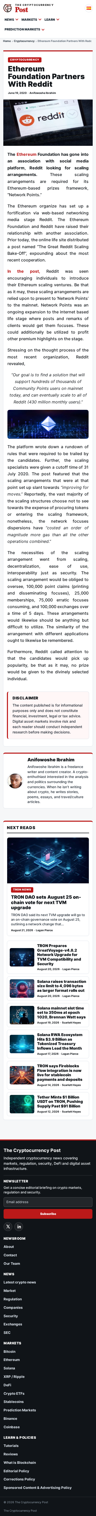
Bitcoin (9, 1351)
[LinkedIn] (18, 1226)
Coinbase (12, 1427)
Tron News (22, 889)
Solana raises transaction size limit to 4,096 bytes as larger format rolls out (61, 986)
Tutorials (11, 1446)
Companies (13, 1307)
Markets (29, 19)
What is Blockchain (20, 1462)
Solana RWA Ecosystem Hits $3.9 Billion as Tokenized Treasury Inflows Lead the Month (59, 1041)
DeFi (7, 1385)
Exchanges (13, 1324)
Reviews (11, 1454)
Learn (50, 19)
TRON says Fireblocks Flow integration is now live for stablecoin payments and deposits (59, 1073)
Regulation (13, 1299)
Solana (9, 1368)
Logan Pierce (44, 930)
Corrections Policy (19, 1479)
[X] (8, 1226)
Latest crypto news (20, 1282)
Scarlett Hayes (71, 1022)
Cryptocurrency (24, 41)
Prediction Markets (22, 29)
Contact (10, 1255)
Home (7, 41)
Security (11, 1316)
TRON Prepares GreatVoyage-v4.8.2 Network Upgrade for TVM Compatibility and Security (59, 954)
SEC (7, 1333)
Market (10, 1291)
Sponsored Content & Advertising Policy (38, 1488)
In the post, (23, 271)
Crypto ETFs (14, 1393)
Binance (10, 1418)
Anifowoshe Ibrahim (42, 93)
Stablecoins (14, 1402)
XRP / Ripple (14, 1377)
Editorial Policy (16, 1471)
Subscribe (48, 1214)
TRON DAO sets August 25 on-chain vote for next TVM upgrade (46, 902)
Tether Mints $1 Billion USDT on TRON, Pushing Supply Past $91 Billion (60, 1101)
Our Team (12, 1263)
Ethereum (27, 154)
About (9, 1247)
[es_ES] (89, 8)
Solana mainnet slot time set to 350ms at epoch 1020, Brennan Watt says (61, 1012)
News (9, 19)
